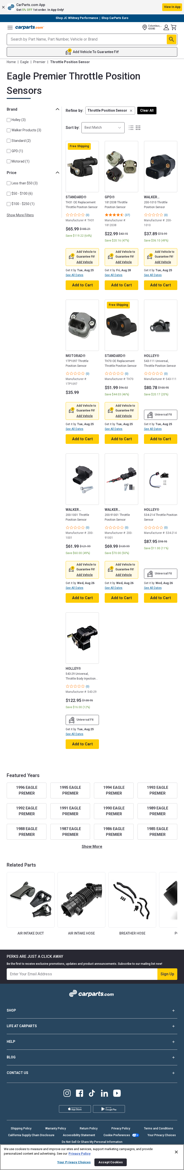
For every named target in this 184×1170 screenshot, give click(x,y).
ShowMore (92, 846)
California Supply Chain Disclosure (31, 1135)
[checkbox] (9, 120)
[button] (92, 7)
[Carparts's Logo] (29, 27)
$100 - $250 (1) (23, 204)
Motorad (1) (20, 161)
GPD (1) (17, 151)
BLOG (11, 1057)
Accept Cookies (110, 1162)
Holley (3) (19, 120)
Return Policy (89, 1128)
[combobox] (103, 127)
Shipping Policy (21, 1128)
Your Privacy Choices (162, 1135)
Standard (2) (21, 141)
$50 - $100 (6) (22, 193)
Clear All (147, 110)
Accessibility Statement (79, 1135)
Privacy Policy (120, 1128)
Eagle (24, 62)
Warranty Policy (55, 1128)
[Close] (176, 1152)
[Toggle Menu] (10, 27)
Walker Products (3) (26, 130)
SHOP (11, 1010)
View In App (172, 7)
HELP (11, 1041)
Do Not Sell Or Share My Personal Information (92, 1142)
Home (11, 62)
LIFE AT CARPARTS (22, 1026)
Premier (39, 62)
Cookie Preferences (117, 1135)
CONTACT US (17, 1073)
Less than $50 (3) (25, 183)
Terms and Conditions (158, 1128)
